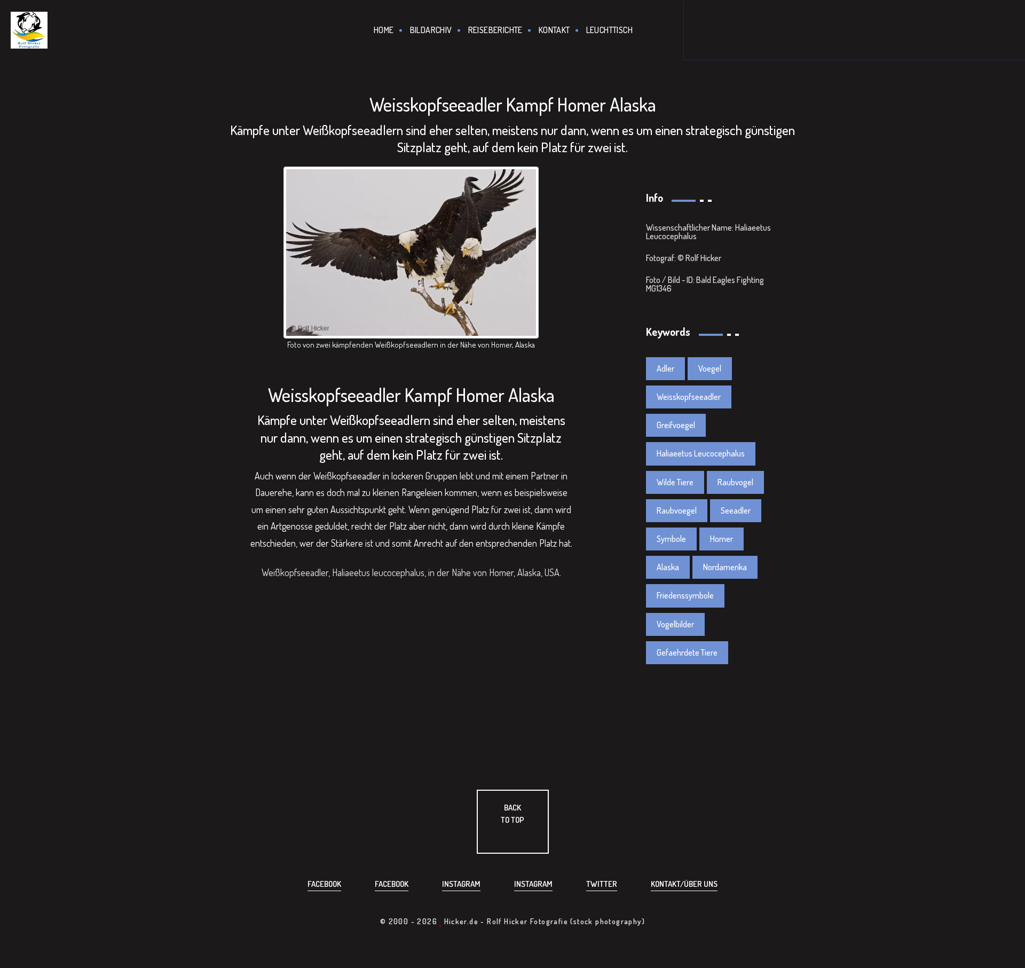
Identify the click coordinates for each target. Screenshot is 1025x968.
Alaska (668, 567)
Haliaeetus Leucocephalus (701, 453)
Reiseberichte (495, 30)
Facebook (324, 884)
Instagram (461, 884)
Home (384, 30)
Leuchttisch (609, 30)
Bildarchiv (431, 30)
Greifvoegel (676, 425)
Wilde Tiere (675, 482)
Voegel (709, 368)
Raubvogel (735, 482)
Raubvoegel (677, 510)
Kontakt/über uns (684, 884)
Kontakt (554, 30)
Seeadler (736, 510)
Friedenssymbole (685, 595)
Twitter (601, 884)
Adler (665, 368)
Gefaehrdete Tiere (687, 652)
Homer (721, 538)
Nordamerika (725, 567)
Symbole (671, 538)
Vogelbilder (675, 624)
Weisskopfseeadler (689, 396)
